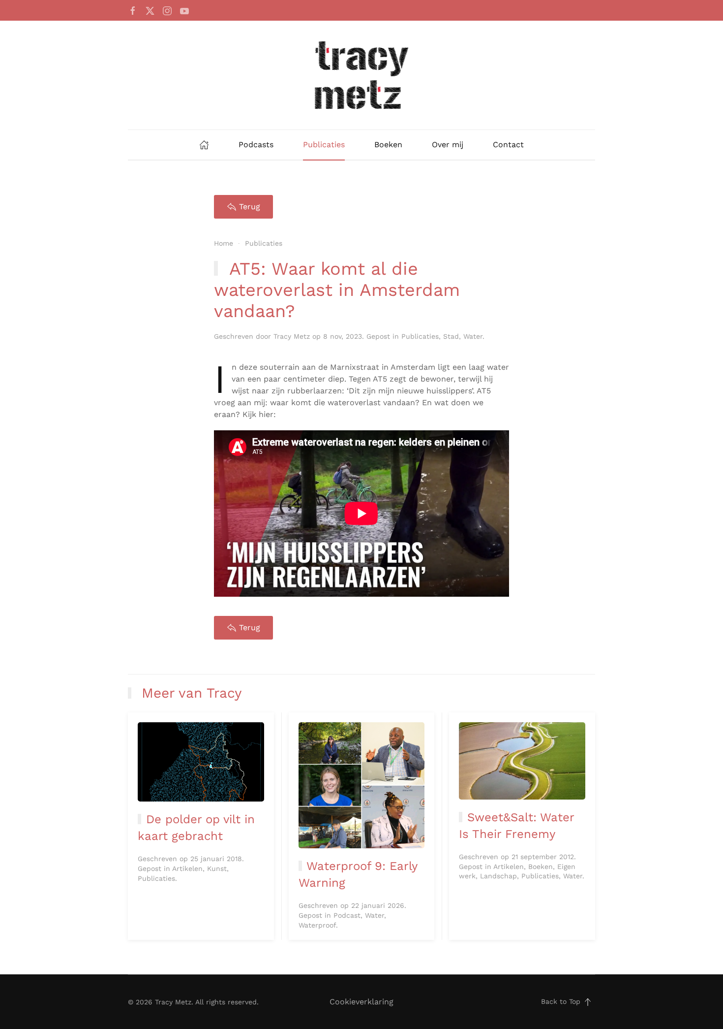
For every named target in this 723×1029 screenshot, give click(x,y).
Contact (508, 144)
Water (472, 336)
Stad (451, 336)
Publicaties (324, 144)
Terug (249, 206)
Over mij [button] (447, 144)
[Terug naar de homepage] (361, 75)
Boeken (388, 144)
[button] (587, 1002)
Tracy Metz (291, 336)
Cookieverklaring (361, 1001)
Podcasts (256, 144)
